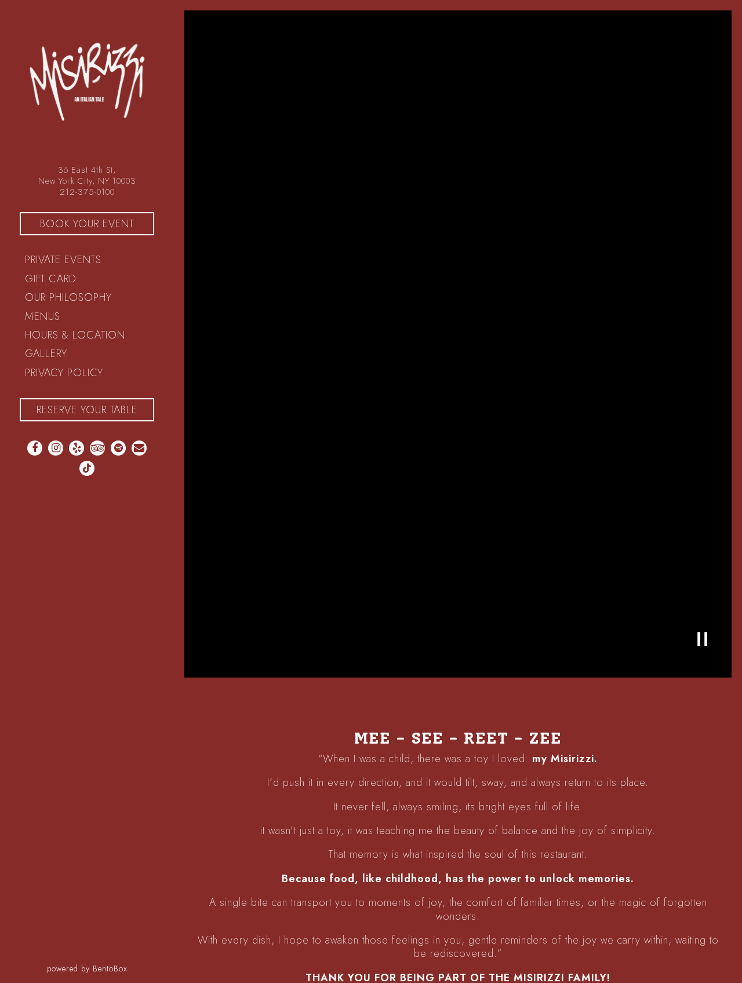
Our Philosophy (68, 297)
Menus (42, 316)
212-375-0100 (87, 191)
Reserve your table (87, 409)
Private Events (63, 259)
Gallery (46, 353)
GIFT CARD (53, 278)
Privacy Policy (66, 372)
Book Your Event (97, 223)
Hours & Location (75, 335)
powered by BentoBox (110, 968)
